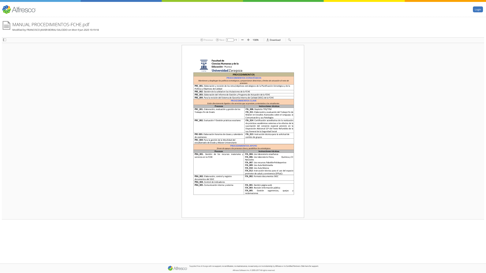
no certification (228, 266)
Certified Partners (293, 266)
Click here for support (309, 266)
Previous (208, 39)
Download (274, 39)
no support (216, 266)
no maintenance (240, 266)
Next (221, 39)
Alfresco (278, 266)
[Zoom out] (242, 40)
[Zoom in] (248, 40)
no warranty (253, 266)
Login (478, 9)
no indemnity (267, 266)
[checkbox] (4, 40)
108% (256, 39)
